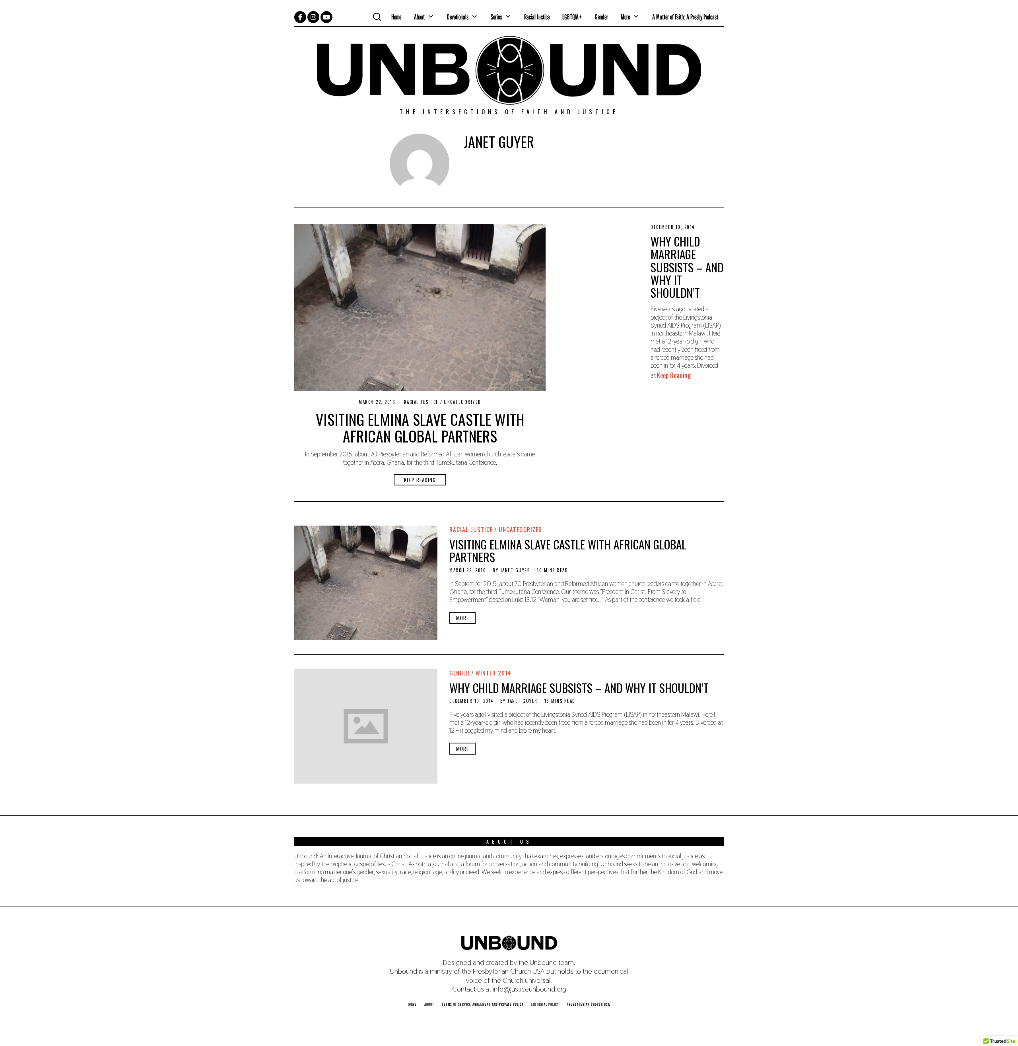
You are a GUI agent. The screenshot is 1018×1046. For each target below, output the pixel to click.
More (462, 618)
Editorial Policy (545, 1004)
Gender (601, 17)
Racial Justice (537, 17)
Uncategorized (462, 402)
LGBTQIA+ (572, 17)
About (419, 17)
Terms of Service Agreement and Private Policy (483, 1004)
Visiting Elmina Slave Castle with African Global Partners (420, 427)
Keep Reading (420, 480)
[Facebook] (300, 17)
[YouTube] (326, 17)
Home (396, 17)
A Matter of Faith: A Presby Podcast (685, 17)
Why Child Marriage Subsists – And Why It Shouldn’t (687, 267)
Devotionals (457, 17)
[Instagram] (313, 17)
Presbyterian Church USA (588, 1004)
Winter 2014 (493, 672)
